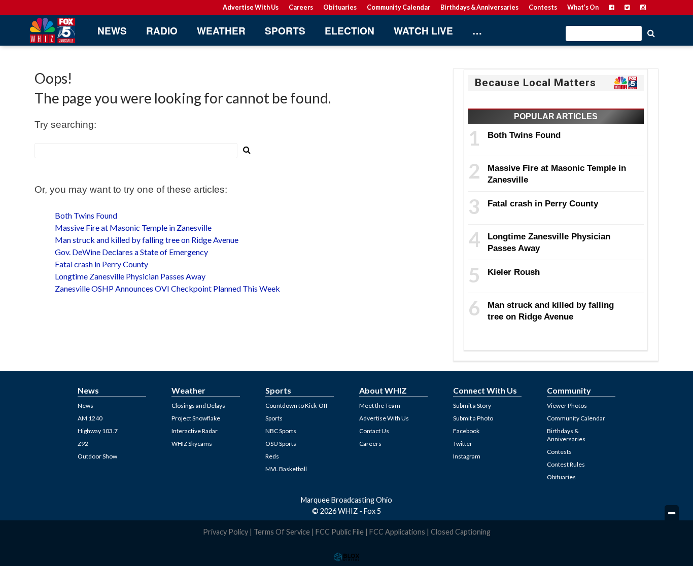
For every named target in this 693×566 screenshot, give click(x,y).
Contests (543, 7)
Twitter (462, 443)
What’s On (583, 7)
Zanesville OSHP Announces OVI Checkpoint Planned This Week (167, 288)
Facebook (466, 431)
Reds (272, 456)
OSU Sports (280, 443)
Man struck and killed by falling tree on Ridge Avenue (146, 239)
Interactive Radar (194, 431)
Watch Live (423, 31)
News (112, 31)
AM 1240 (90, 418)
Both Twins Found (86, 215)
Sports (285, 31)
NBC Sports (280, 431)
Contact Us (374, 431)
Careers (301, 7)
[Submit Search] (651, 32)
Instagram (466, 456)
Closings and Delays (198, 405)
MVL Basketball (286, 469)
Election (349, 31)
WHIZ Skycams (191, 443)
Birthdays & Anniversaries (479, 7)
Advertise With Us (251, 7)
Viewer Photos (567, 405)
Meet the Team (379, 405)
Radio (162, 31)
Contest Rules (566, 464)
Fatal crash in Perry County (101, 264)
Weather (221, 31)
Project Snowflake (195, 418)
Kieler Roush (514, 272)
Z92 (83, 443)
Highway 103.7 (98, 431)
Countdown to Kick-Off (296, 405)
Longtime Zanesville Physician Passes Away (130, 276)
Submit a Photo (473, 418)
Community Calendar (398, 7)
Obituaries (340, 7)
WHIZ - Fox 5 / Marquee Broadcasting (52, 30)
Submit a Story (472, 405)
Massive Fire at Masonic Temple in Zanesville (133, 227)
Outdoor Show (97, 456)
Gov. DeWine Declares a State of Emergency (131, 252)
